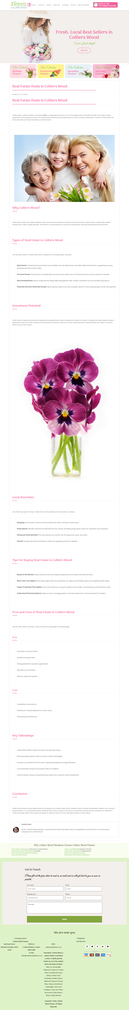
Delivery (49, 5)
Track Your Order (57, 990)
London (44, 115)
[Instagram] (97, 947)
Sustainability (50, 987)
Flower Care (56, 5)
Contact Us (41, 5)
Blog (53, 995)
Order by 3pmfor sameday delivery (107, 5)
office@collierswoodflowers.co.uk (32, 956)
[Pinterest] (108, 947)
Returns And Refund (83, 5)
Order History (57, 992)
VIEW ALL (84, 50)
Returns (48, 995)
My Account (48, 992)
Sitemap (58, 995)
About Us (33, 5)
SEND (64, 919)
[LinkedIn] (103, 947)
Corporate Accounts (55, 973)
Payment (73, 5)
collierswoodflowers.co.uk (53, 947)
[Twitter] (92, 947)
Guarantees (65, 5)
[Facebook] (87, 947)
